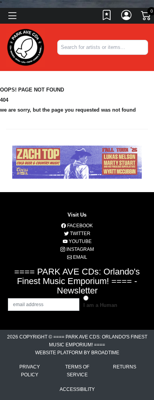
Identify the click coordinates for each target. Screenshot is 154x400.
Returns (124, 367)
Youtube (80, 241)
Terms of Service (77, 371)
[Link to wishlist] (107, 17)
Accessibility (77, 389)
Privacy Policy (29, 371)
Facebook (79, 225)
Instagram (79, 249)
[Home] (25, 47)
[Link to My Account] (126, 17)
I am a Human (100, 305)
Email (79, 257)
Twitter (79, 233)
